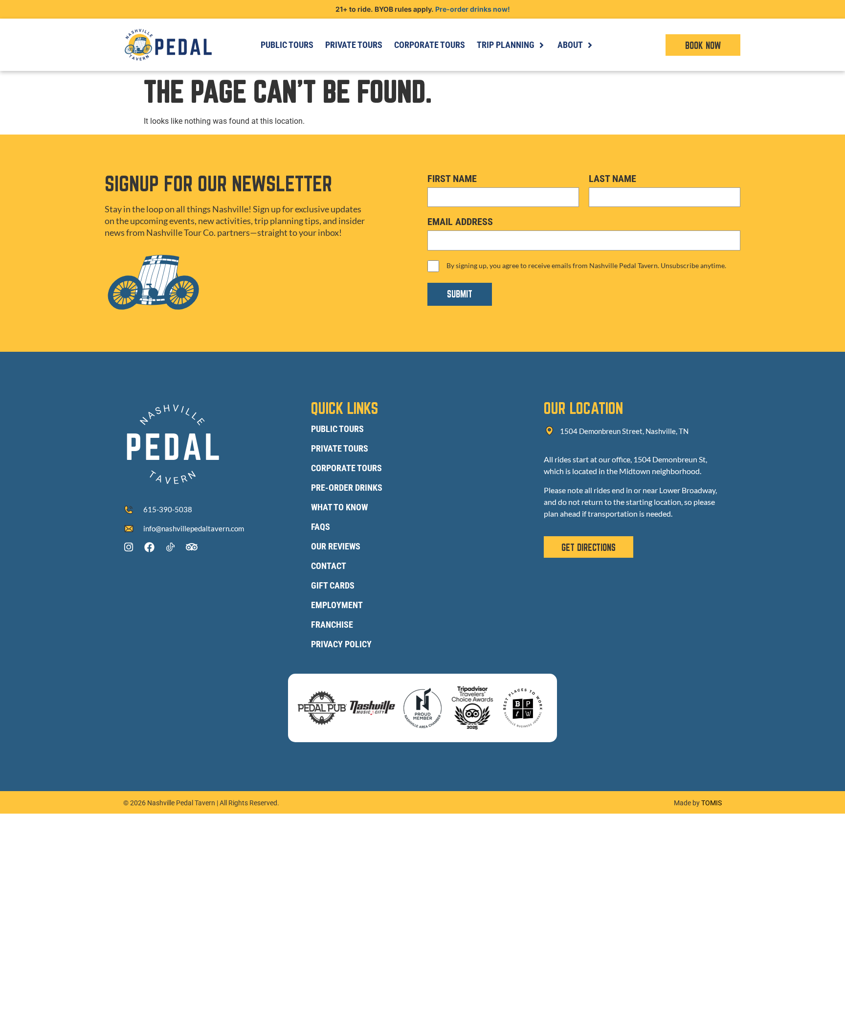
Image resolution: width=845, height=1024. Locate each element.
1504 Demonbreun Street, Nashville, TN (624, 431)
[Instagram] (128, 547)
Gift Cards (333, 585)
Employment (337, 605)
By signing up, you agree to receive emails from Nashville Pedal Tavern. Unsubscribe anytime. (586, 265)
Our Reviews (335, 546)
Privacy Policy (341, 644)
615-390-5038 (167, 509)
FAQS (320, 527)
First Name (452, 178)
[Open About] (589, 44)
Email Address (460, 222)
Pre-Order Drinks (346, 487)
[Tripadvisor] (191, 547)
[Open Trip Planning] (541, 44)
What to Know (339, 507)
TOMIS (711, 803)
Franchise (332, 624)
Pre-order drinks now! (472, 9)
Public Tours (337, 429)
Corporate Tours (346, 468)
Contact (328, 566)
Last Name (612, 178)
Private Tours (339, 448)
